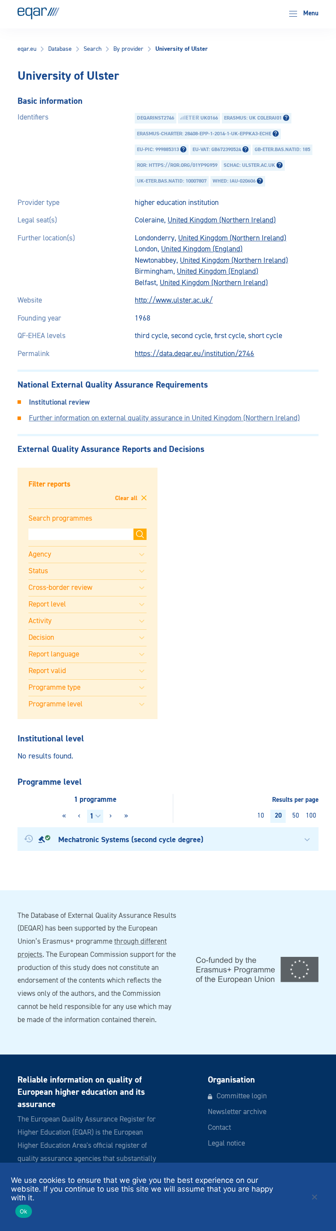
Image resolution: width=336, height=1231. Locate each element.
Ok (24, 1211)
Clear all (127, 498)
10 (260, 815)
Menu (309, 13)
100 (311, 815)
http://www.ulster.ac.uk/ (174, 300)
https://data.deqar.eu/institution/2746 (194, 354)
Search (93, 49)
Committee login (242, 1096)
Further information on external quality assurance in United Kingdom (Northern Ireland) (164, 418)
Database (60, 49)
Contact (219, 1128)
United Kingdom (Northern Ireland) (222, 220)
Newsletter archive (237, 1112)
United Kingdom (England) (201, 249)
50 (295, 815)
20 (278, 815)
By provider (128, 49)
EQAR (39, 13)
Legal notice (226, 1143)
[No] (314, 1196)
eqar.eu (27, 49)
